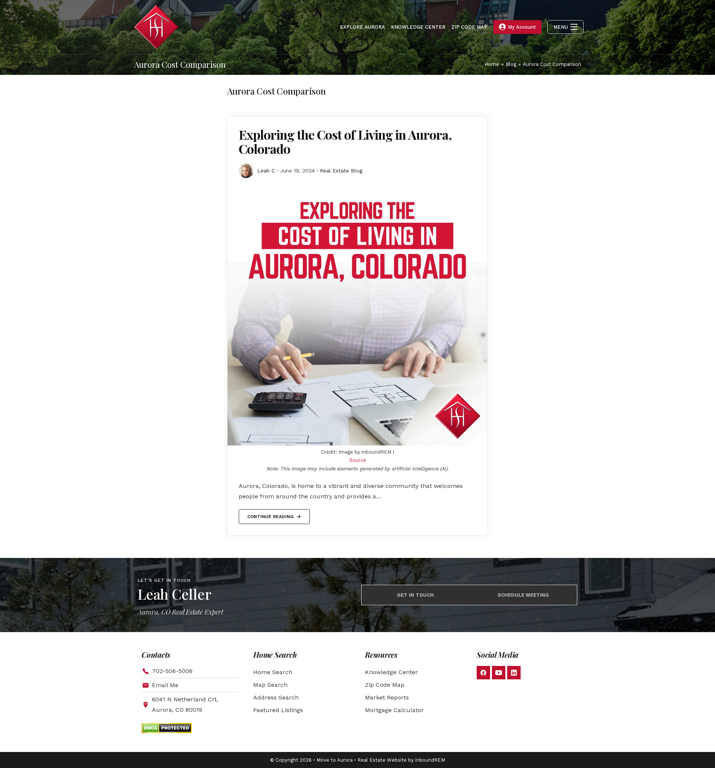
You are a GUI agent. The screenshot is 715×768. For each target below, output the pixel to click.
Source (357, 460)
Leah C (266, 171)
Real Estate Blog (341, 171)
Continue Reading (270, 514)
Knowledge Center (391, 672)
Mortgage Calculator (394, 710)
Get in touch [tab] (415, 595)
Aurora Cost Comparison (552, 64)
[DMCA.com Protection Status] (167, 727)
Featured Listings (278, 710)
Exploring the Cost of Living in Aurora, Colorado (345, 141)
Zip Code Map (384, 684)
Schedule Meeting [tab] (523, 595)
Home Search (272, 672)
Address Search (276, 697)
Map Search (270, 684)
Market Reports (387, 697)
